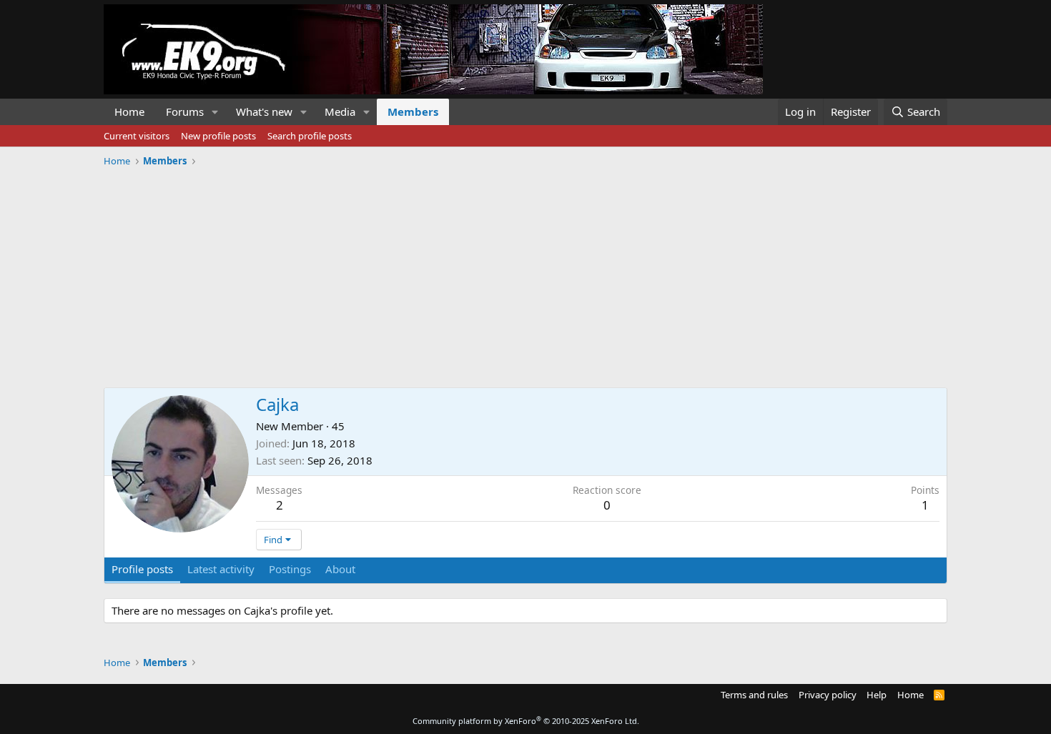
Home (129, 111)
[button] (215, 112)
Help (877, 694)
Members (413, 111)
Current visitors (136, 135)
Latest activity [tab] (221, 569)
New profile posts (218, 135)
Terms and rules (754, 694)
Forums (185, 111)
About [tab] (340, 569)
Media (340, 111)
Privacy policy (828, 694)
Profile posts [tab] (142, 569)
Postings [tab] (290, 569)
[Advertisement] (525, 272)
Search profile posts (309, 135)
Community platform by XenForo (526, 720)
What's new (264, 111)
